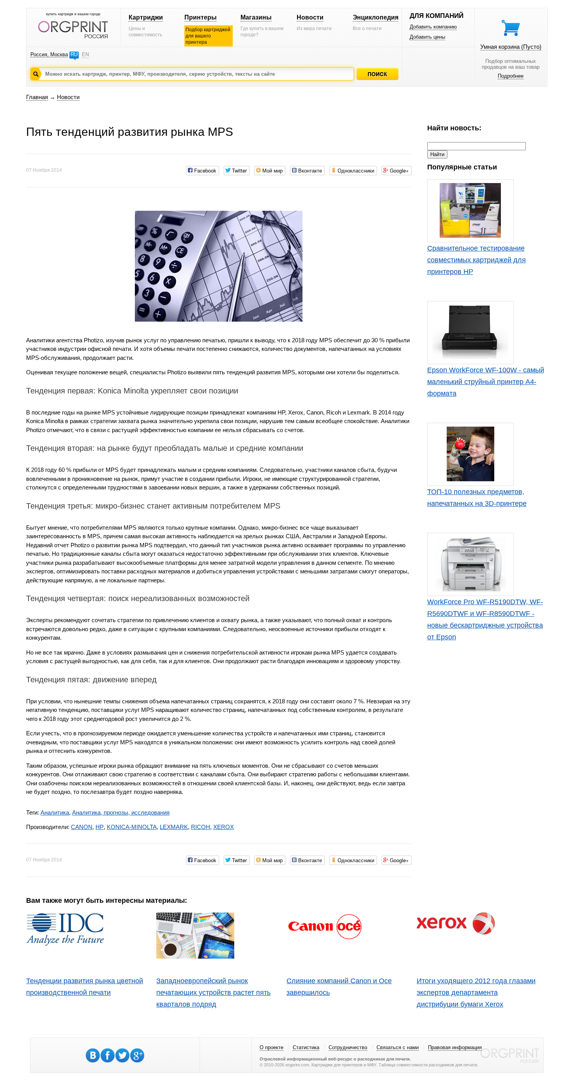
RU (74, 54)
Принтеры (200, 17)
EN (85, 54)
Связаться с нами (398, 1047)
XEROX (223, 827)
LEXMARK (174, 827)
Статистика (306, 1047)
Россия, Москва (49, 54)
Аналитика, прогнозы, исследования (121, 812)
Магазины (256, 17)
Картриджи (146, 17)
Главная (37, 97)
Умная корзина (510, 46)
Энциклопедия (375, 17)
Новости (310, 17)
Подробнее (510, 76)
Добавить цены (427, 37)
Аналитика (55, 812)
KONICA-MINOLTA (132, 827)
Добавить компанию (433, 27)
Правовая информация (455, 1047)
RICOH (200, 827)
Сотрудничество (348, 1047)
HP (100, 827)
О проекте (271, 1047)
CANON (81, 827)
